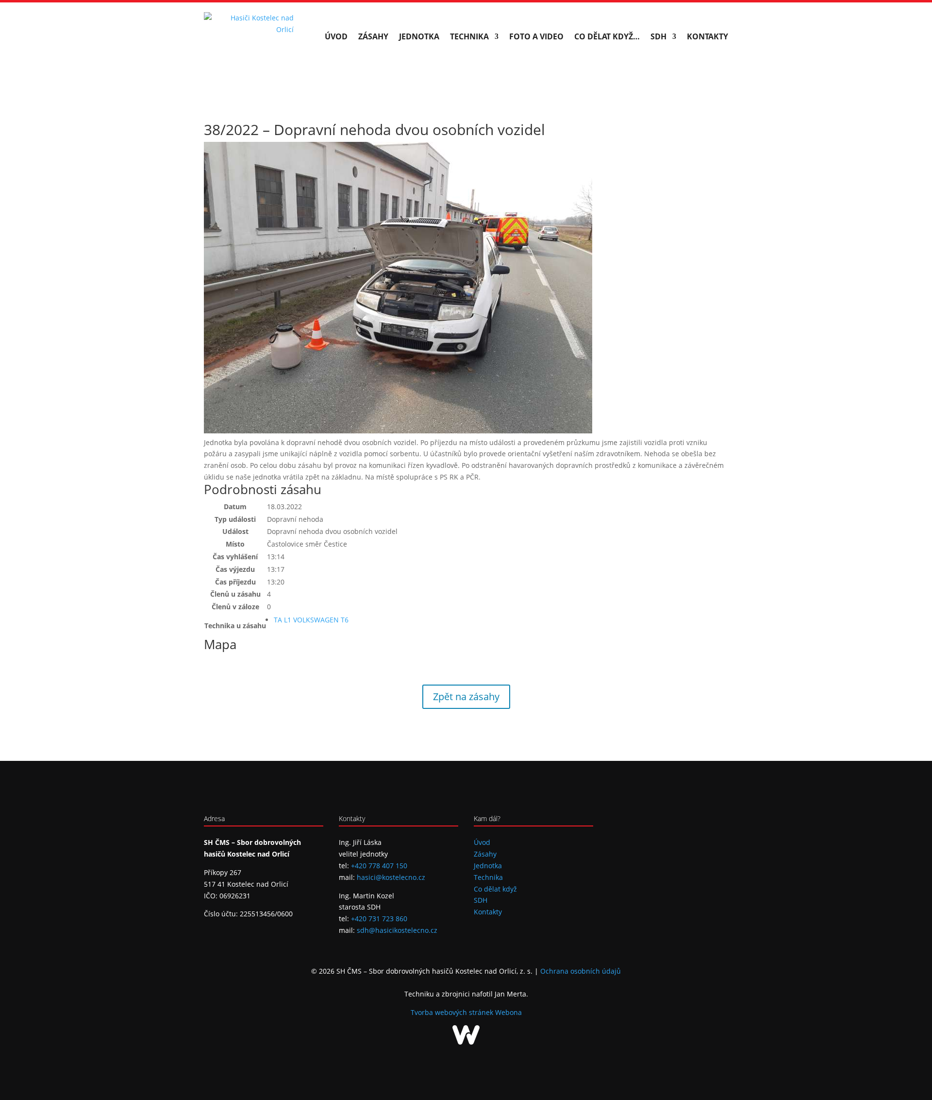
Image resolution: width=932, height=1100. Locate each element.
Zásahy (373, 36)
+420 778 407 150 (379, 865)
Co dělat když (495, 889)
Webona (508, 1012)
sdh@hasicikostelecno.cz (397, 930)
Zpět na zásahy (466, 696)
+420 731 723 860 (379, 918)
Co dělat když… (607, 36)
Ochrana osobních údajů (580, 971)
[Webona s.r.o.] (466, 1042)
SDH (658, 36)
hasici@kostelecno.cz (391, 877)
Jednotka (419, 36)
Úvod (336, 36)
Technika (469, 36)
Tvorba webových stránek (453, 1012)
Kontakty (707, 36)
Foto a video (536, 36)
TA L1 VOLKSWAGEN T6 (311, 619)
